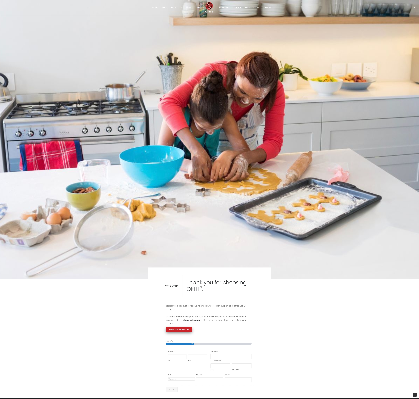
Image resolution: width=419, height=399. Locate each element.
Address (215, 351)
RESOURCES (237, 7)
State (170, 375)
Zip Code (235, 370)
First (169, 360)
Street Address (216, 360)
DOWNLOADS (224, 7)
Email (227, 375)
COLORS (164, 7)
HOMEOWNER (186, 7)
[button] (414, 7)
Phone (199, 375)
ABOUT (155, 7)
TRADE (197, 7)
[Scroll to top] (415, 395)
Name (171, 351)
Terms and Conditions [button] (179, 330)
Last (189, 360)
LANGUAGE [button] (268, 7)
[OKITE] (209, 7)
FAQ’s (247, 7)
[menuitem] (155, 7)
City (212, 370)
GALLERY (174, 7)
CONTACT (257, 7)
